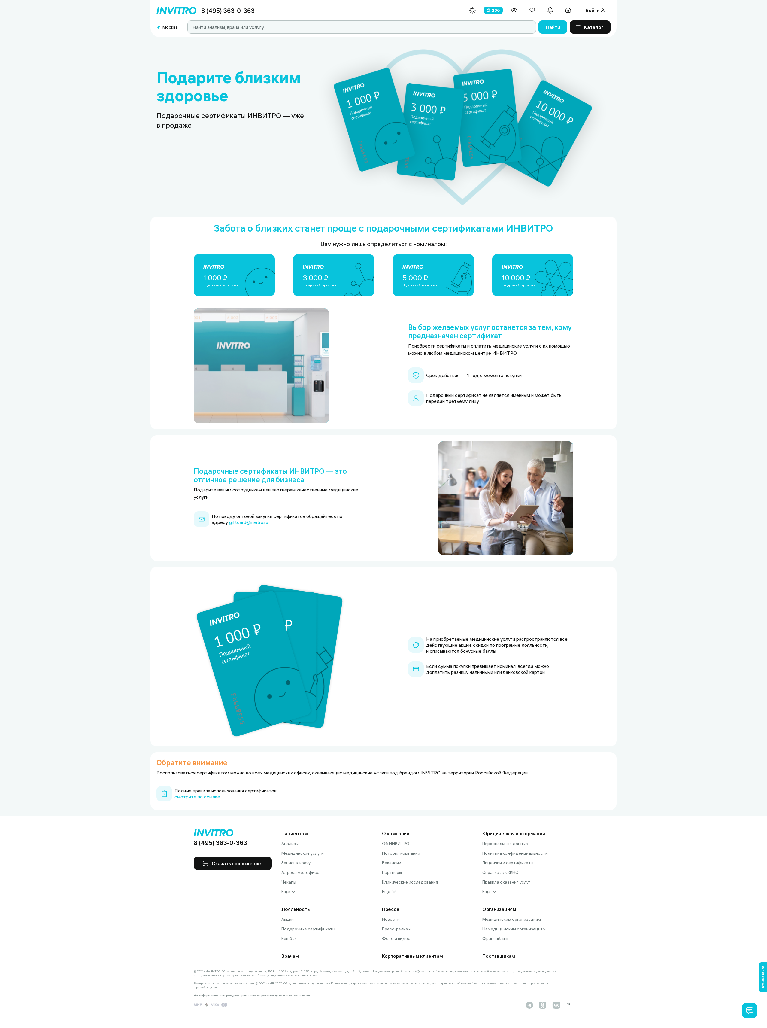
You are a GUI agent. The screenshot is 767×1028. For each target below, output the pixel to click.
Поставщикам (498, 956)
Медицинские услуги (302, 853)
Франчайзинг (495, 938)
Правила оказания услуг (506, 882)
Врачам (290, 956)
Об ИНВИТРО (395, 843)
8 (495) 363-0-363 (228, 10)
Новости (391, 919)
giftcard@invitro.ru (248, 522)
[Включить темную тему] (472, 10)
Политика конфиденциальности (515, 853)
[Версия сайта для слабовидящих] (514, 10)
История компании (401, 853)
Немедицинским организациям (514, 929)
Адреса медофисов (301, 872)
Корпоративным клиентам (412, 956)
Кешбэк (289, 938)
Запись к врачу (296, 862)
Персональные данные (505, 843)
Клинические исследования (410, 882)
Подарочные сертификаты (308, 929)
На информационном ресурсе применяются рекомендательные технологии (252, 995)
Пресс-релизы (396, 929)
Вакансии (391, 862)
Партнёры (392, 872)
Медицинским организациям (511, 919)
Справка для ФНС (500, 872)
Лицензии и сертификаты (507, 862)
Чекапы (288, 882)
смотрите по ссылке (197, 797)
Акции (287, 919)
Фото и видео (396, 938)
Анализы (290, 843)
